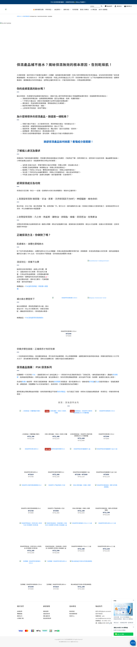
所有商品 (48, 9)
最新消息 (66, 9)
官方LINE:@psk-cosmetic (103, 611)
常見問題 (75, 9)
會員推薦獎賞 (73, 614)
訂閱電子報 (20, 618)
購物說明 (45, 611)
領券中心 (72, 616)
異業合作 (19, 616)
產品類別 (57, 9)
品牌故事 (19, 611)
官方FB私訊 (99, 614)
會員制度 (72, 611)
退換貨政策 (46, 614)
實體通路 (19, 614)
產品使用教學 (47, 618)
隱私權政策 (46, 616)
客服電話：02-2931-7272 (103, 621)
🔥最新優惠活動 (38, 9)
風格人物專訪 (84, 9)
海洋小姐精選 (103, 9)
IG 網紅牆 (94, 9)
